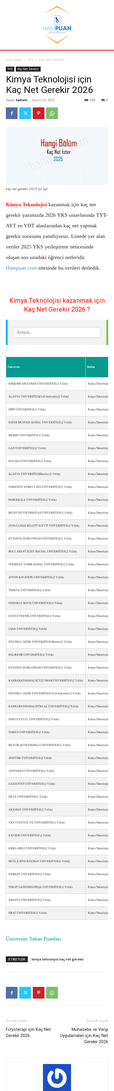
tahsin (21, 100)
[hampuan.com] (57, 25)
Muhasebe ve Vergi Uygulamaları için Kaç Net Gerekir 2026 (84, 1035)
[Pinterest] (38, 113)
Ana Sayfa (14, 59)
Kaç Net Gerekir (52, 59)
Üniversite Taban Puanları (33, 939)
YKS (30, 59)
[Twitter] (25, 113)
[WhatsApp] (52, 113)
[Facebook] (12, 113)
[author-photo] (57, 1078)
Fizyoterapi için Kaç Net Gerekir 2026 (28, 1032)
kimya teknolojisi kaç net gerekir (58, 959)
